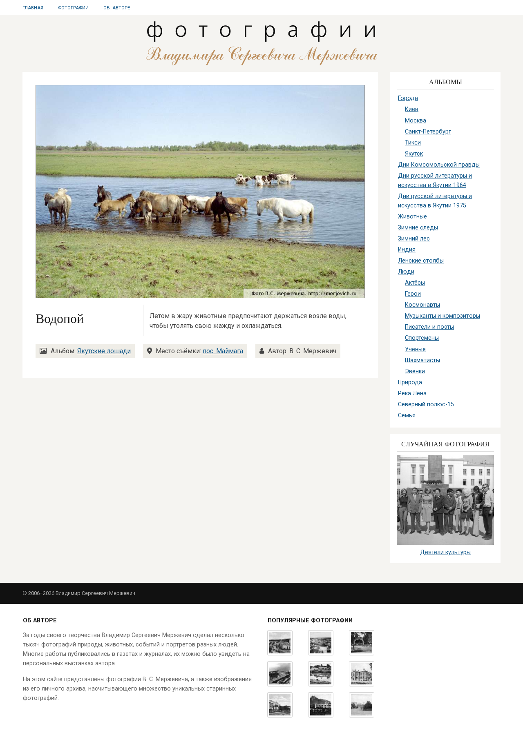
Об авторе (116, 8)
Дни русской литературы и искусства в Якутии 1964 (435, 180)
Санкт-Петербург (428, 131)
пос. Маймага (223, 351)
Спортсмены (422, 337)
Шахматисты (422, 360)
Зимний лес (414, 238)
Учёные (415, 349)
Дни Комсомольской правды (439, 164)
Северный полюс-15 (426, 404)
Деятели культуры (445, 552)
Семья (407, 415)
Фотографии (73, 8)
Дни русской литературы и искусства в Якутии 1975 (435, 201)
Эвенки (415, 371)
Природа (410, 382)
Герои (413, 293)
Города (408, 98)
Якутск (414, 153)
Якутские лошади (104, 351)
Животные (412, 216)
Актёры (415, 282)
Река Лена (412, 393)
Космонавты (422, 304)
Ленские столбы (421, 260)
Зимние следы (418, 227)
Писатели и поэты (429, 326)
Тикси (413, 142)
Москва (415, 120)
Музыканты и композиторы (442, 315)
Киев (411, 109)
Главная (32, 8)
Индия (407, 249)
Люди (406, 271)
